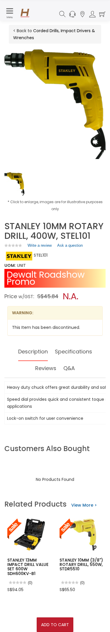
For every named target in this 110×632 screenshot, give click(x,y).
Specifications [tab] (73, 351)
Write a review (40, 246)
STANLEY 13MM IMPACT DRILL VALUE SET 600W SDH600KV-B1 (27, 566)
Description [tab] (33, 351)
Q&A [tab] (69, 368)
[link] (13, 245)
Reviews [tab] (45, 368)
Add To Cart (55, 625)
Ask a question (70, 245)
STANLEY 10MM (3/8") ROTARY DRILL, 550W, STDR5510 (81, 564)
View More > (84, 505)
